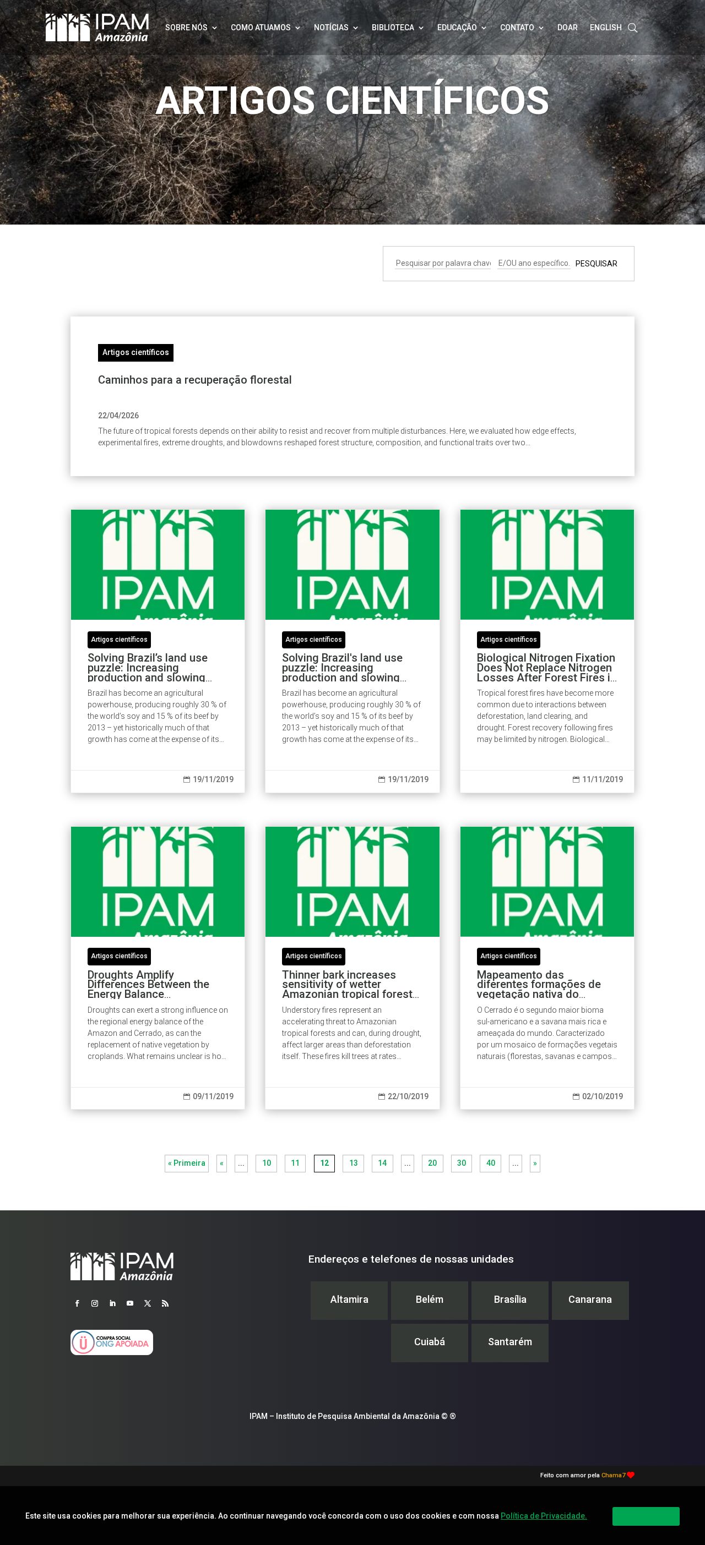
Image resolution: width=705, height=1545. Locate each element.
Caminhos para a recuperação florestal (195, 379)
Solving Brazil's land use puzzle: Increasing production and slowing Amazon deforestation (352, 651)
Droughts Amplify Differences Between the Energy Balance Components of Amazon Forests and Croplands (158, 968)
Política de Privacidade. (544, 1515)
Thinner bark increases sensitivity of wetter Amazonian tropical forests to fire (352, 968)
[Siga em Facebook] (77, 1303)
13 (353, 1163)
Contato (517, 27)
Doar (567, 27)
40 (490, 1163)
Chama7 (613, 1475)
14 (382, 1163)
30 (461, 1163)
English (606, 27)
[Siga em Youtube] (130, 1303)
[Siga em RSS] (165, 1303)
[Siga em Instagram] (94, 1303)
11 (295, 1163)
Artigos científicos (135, 352)
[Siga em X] (147, 1303)
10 (266, 1163)
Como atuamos (261, 27)
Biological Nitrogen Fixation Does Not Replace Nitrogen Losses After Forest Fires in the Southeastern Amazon (547, 651)
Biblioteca (393, 27)
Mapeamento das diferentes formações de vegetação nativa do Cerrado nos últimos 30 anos (547, 968)
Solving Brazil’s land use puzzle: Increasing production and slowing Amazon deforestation (158, 651)
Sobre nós (186, 27)
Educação (457, 27)
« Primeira (186, 1163)
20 (432, 1163)
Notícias (331, 27)
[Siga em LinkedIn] (112, 1303)
